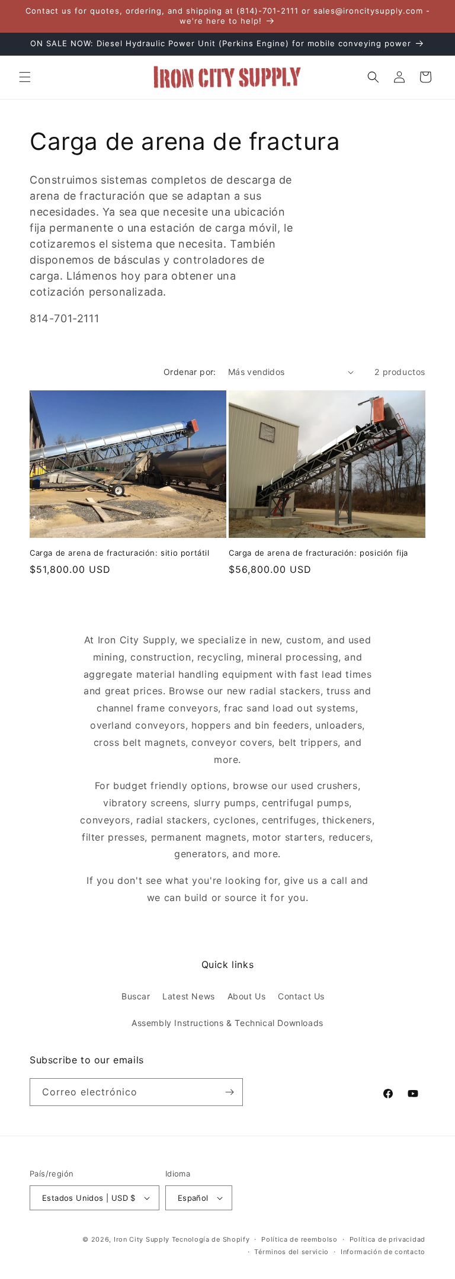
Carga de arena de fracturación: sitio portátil (120, 552)
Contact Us (301, 996)
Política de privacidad (387, 1239)
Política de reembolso (299, 1239)
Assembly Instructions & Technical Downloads (227, 1023)
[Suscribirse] (229, 1092)
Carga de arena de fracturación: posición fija (318, 552)
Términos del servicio (291, 1252)
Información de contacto (383, 1252)
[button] (25, 77)
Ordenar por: (190, 372)
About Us (247, 996)
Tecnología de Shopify (211, 1239)
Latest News (188, 996)
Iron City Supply (141, 1239)
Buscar (135, 996)
